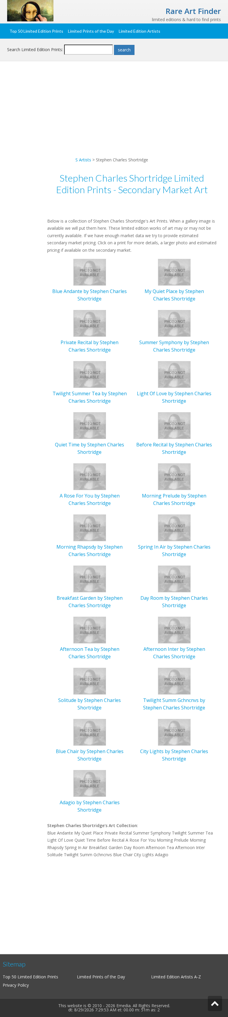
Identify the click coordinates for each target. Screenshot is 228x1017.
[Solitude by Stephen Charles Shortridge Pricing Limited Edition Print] (89, 681)
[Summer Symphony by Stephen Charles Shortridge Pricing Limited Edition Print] (174, 323)
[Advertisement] (114, 114)
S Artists (83, 160)
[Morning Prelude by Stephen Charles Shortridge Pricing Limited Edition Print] (174, 476)
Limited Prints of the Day (91, 31)
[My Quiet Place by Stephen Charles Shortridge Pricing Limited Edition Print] (174, 272)
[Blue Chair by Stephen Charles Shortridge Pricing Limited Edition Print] (89, 732)
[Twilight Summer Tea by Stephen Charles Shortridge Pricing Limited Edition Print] (89, 374)
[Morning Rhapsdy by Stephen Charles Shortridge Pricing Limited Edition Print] (89, 527)
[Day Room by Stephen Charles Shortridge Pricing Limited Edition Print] (174, 578)
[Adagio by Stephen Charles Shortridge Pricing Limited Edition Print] (89, 783)
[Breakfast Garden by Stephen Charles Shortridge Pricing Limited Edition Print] (89, 578)
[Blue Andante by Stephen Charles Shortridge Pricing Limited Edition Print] (89, 272)
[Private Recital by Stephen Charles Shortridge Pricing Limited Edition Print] (89, 323)
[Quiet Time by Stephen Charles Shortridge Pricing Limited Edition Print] (89, 425)
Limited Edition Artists (139, 31)
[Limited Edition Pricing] (30, 10)
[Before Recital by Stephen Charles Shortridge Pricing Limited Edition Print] (174, 425)
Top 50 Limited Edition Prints (36, 31)
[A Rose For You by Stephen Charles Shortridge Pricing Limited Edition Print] (89, 476)
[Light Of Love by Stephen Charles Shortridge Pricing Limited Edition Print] (174, 374)
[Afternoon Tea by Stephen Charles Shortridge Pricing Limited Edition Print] (89, 629)
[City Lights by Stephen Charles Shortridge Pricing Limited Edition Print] (174, 732)
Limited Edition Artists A (174, 977)
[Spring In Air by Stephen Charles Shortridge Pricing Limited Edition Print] (174, 527)
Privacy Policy (16, 985)
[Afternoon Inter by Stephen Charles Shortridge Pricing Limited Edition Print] (174, 629)
